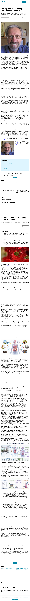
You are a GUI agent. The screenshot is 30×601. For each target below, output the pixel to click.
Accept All (15, 599)
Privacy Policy (26, 597)
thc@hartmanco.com (6, 139)
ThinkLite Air (9, 265)
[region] (15, 598)
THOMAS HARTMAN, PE (5, 17)
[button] (1, 2)
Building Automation (4, 6)
